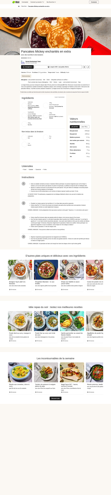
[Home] (19, 6)
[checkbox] (21, 58)
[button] (43, 98)
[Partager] (88, 67)
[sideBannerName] (79, 104)
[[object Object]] (84, 67)
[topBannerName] (55, 12)
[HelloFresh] (15, 2)
